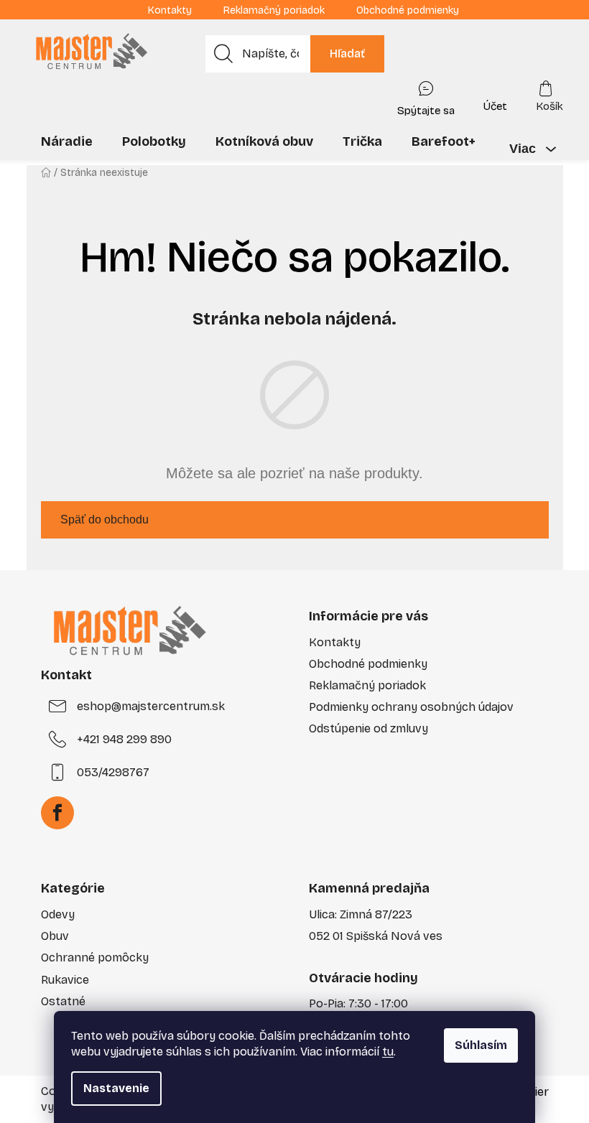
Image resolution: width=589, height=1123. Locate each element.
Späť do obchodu (104, 519)
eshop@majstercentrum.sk (151, 706)
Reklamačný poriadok (274, 10)
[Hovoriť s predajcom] (426, 95)
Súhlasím (481, 1045)
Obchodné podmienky (407, 10)
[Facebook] (57, 812)
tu (388, 1051)
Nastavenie (116, 1088)
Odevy (58, 914)
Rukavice (65, 980)
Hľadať (347, 53)
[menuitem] (67, 141)
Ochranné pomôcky (95, 957)
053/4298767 (113, 772)
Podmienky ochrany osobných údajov (411, 707)
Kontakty (170, 10)
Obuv (55, 936)
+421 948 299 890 (124, 739)
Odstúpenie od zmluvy (368, 728)
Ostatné (63, 1001)
